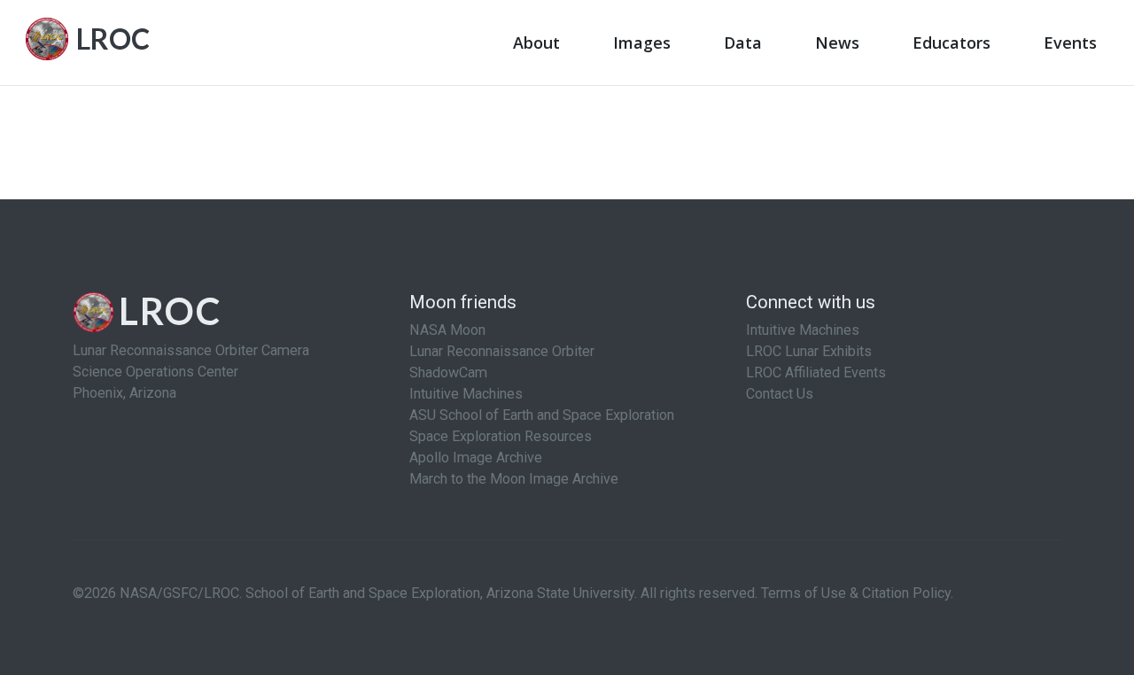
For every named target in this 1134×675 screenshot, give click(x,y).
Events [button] (1070, 42)
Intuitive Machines (466, 393)
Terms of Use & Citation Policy (856, 593)
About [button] (536, 42)
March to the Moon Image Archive (513, 478)
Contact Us (779, 393)
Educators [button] (951, 42)
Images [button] (642, 42)
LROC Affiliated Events (816, 372)
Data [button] (743, 42)
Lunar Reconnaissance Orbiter (501, 351)
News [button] (837, 42)
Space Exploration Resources (500, 436)
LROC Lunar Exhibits (809, 351)
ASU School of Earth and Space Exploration (541, 415)
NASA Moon (447, 330)
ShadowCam (448, 372)
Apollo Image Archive (475, 457)
